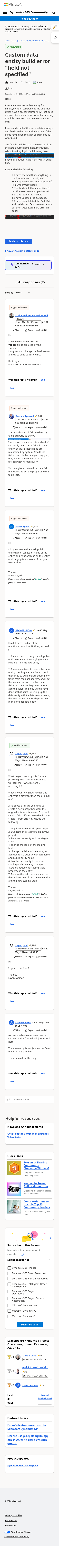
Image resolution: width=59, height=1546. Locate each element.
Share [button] (39, 82)
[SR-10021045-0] (11, 630)
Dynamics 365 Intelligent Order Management (29, 1285)
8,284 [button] (33, 753)
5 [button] (34, 630)
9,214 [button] (35, 526)
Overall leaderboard (45, 1397)
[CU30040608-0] (11, 1022)
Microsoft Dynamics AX (24, 1305)
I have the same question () (22, 250)
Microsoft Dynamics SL (24, 1316)
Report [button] (11, 88)
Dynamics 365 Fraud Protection (29, 1273)
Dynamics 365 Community (29, 12)
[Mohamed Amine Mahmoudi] (11, 315)
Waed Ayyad (22, 526)
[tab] (29, 283)
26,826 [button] (20, 318)
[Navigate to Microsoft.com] (12, 4)
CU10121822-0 (30, 1385)
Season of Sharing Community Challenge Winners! (36, 1165)
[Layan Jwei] (11, 753)
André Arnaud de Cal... (35, 1367)
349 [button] (40, 1355)
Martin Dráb (29, 1355)
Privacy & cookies (13, 1515)
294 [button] (42, 1385)
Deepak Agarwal (24, 416)
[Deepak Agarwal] (11, 416)
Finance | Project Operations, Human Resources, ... (26, 27)
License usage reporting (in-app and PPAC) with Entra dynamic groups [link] (28, 1439)
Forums (34, 26)
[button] (54, 12)
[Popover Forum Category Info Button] (22, 1254)
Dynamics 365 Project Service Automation (28, 1299)
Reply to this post (19, 241)
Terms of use (11, 1520)
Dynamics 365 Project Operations (23, 1292)
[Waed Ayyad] (11, 526)
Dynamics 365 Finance (24, 1268)
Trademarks (10, 1525)
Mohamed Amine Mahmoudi (31, 315)
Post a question (29, 18)
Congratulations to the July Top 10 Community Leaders (37, 1204)
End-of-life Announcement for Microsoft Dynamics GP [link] (26, 1427)
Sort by (9, 292)
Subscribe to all (29, 1324)
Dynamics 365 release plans (22, 1465)
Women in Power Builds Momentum (36, 1185)
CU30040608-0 (39, 94)
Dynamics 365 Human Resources (30, 1278)
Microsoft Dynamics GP (24, 1310)
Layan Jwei (21, 753)
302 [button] (25, 1372)
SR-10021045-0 (23, 630)
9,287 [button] (39, 416)
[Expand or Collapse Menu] (5, 12)
